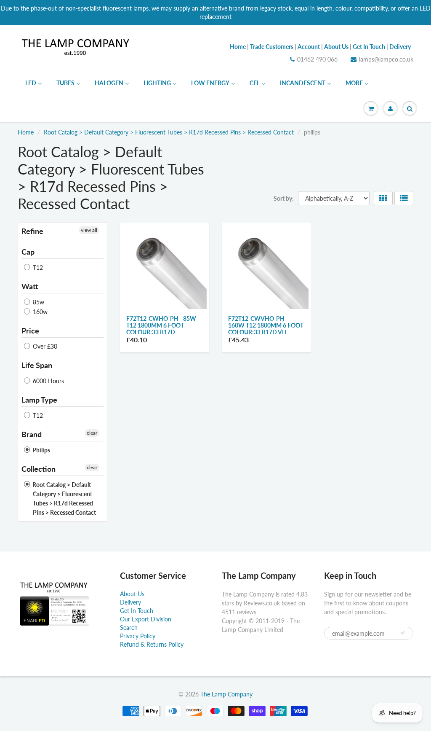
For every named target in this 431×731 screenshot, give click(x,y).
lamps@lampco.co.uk (386, 59)
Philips (40, 450)
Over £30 (44, 346)
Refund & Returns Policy (152, 644)
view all (89, 230)
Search (129, 627)
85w (37, 302)
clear (92, 433)
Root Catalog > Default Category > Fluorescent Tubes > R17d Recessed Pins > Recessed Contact (169, 132)
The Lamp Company (226, 694)
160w (39, 311)
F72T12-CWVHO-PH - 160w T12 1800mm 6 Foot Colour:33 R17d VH (265, 325)
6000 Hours (47, 380)
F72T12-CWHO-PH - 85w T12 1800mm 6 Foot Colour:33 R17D (161, 325)
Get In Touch (136, 610)
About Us (132, 593)
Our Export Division (145, 619)
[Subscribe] (403, 633)
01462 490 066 (317, 59)
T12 (37, 267)
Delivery (130, 602)
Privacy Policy (137, 636)
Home (26, 132)
